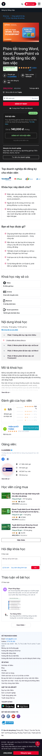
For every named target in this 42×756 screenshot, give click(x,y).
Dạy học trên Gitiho (7, 690)
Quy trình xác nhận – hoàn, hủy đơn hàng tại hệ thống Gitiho (20, 680)
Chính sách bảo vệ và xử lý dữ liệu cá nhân (15, 675)
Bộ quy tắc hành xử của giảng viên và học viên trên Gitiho (19, 678)
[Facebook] (3, 716)
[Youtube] (13, 716)
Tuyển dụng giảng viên (8, 695)
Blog (2, 668)
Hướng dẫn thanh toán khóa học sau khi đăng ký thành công (20, 658)
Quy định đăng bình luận (19, 567)
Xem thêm (21, 625)
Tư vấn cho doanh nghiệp (21, 157)
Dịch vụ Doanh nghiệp (8, 693)
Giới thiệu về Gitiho (7, 665)
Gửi (35, 567)
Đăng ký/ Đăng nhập (8, 10)
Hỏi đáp (3, 670)
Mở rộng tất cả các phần (9, 330)
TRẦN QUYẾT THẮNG (13, 428)
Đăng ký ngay (21, 104)
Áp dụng (35, 98)
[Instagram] (18, 716)
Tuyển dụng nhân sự (8, 698)
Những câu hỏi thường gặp (10, 648)
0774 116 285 (11, 641)
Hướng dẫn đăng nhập (8, 653)
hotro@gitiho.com (11, 639)
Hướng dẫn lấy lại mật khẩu (10, 656)
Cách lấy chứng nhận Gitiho (10, 683)
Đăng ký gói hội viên (21, 136)
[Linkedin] (8, 716)
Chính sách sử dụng (7, 673)
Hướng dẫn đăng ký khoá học (11, 650)
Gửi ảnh (6, 567)
